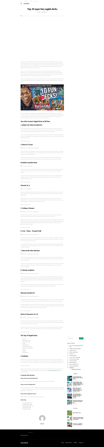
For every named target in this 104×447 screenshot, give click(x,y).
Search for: (69, 336)
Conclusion (71, 367)
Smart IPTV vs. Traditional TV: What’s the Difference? (77, 424)
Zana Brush (26, 3)
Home (21, 1)
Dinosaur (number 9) (72, 362)
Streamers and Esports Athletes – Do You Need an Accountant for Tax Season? (78, 418)
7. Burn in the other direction (74, 359)
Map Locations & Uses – (77, 412)
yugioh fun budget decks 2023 (53, 370)
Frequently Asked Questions (76, 369)
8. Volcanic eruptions (73, 360)
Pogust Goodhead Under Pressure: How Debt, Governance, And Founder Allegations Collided (77, 389)
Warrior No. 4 (71, 353)
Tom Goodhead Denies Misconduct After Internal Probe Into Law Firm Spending (77, 395)
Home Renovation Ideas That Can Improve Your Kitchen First (78, 401)
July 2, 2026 (74, 392)
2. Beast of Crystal (72, 350)
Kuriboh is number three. (73, 352)
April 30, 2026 (75, 403)
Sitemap (31, 1)
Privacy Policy (26, 1)
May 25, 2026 (74, 398)
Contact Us (36, 1)
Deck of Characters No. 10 (74, 364)
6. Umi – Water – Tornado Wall (74, 357)
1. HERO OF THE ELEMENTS (75, 348)
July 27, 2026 (74, 386)
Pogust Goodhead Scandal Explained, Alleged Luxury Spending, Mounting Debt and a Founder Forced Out (78, 383)
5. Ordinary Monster (72, 355)
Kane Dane (42, 423)
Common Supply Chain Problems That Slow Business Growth (78, 377)
